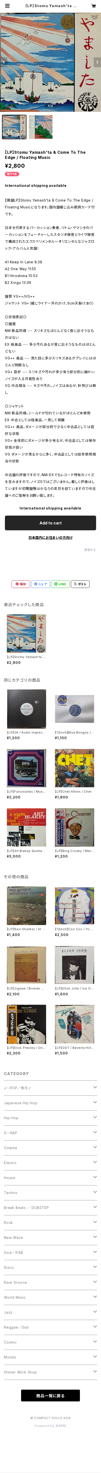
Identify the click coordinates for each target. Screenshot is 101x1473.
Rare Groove (15, 1282)
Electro (10, 1163)
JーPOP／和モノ (17, 1088)
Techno (11, 1193)
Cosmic (10, 1342)
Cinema (10, 1148)
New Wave (13, 1237)
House (9, 1178)
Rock (8, 1222)
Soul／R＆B (13, 1252)
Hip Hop (11, 1118)
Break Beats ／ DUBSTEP (26, 1208)
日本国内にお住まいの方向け (50, 537)
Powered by (45, 1426)
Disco (9, 1267)
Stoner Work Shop (20, 1372)
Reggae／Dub (16, 1327)
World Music (15, 1297)
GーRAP (10, 1133)
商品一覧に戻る (50, 1395)
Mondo (10, 1357)
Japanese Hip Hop (21, 1103)
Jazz (8, 1312)
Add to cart (50, 523)
